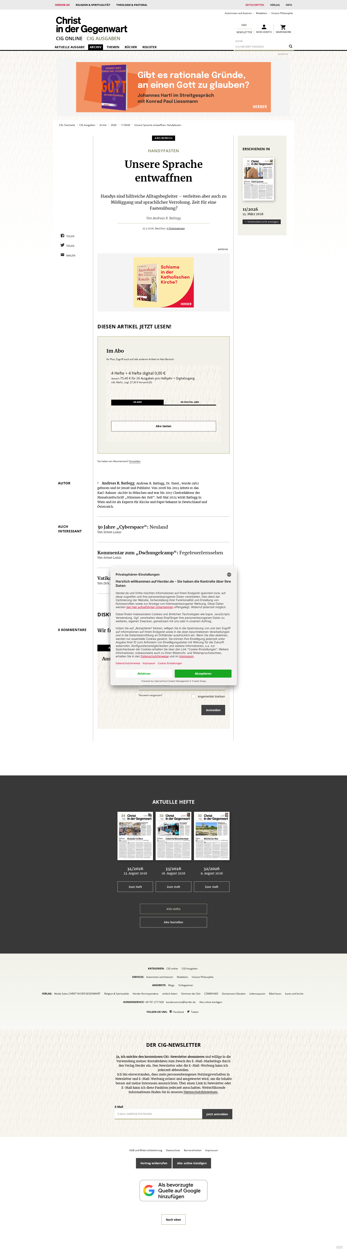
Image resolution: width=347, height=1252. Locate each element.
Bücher (131, 47)
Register (149, 47)
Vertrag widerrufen (153, 1163)
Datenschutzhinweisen (200, 1092)
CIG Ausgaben (103, 38)
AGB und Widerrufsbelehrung (145, 1150)
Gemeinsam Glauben (234, 993)
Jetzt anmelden (217, 1114)
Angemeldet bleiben (211, 696)
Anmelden (135, 461)
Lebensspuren (257, 993)
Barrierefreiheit (192, 1150)
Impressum (211, 1150)
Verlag (275, 5)
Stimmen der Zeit (190, 993)
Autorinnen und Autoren (238, 13)
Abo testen (163, 426)
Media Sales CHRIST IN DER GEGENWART (77, 993)
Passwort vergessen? (150, 695)
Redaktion (261, 13)
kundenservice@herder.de (181, 1002)
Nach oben (173, 1219)
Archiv (95, 47)
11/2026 (125, 125)
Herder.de (62, 5)
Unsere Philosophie (282, 13)
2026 (113, 125)
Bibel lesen (275, 993)
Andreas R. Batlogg (167, 218)
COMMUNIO (211, 993)
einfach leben (169, 993)
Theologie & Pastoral (131, 5)
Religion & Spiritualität (93, 5)
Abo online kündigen (210, 1002)
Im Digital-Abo (190, 401)
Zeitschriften (254, 5)
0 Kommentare (176, 228)
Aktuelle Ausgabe (70, 47)
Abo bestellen (173, 922)
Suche (239, 41)
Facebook (178, 1012)
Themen (113, 47)
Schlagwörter (185, 985)
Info (289, 5)
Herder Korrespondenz (145, 993)
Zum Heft (135, 887)
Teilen (70, 236)
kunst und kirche (294, 993)
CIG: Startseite (67, 125)
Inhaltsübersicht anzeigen (263, 221)
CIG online (69, 38)
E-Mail (119, 1107)
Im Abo (137, 401)
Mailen (71, 255)
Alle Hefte (173, 909)
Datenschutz (173, 1150)
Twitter (195, 1012)
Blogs (171, 985)
